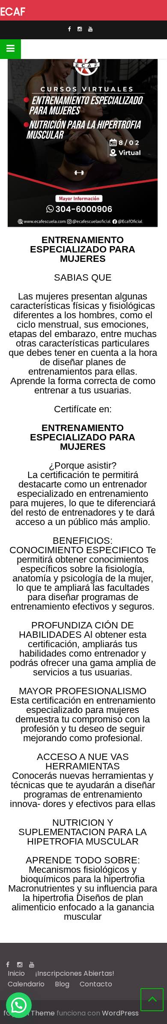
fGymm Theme (29, 1013)
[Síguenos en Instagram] (80, 30)
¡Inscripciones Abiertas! (74, 973)
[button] (19, 1005)
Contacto (96, 984)
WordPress (120, 1013)
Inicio (16, 973)
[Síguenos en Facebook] (69, 30)
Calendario (26, 984)
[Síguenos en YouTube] (90, 30)
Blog (62, 984)
